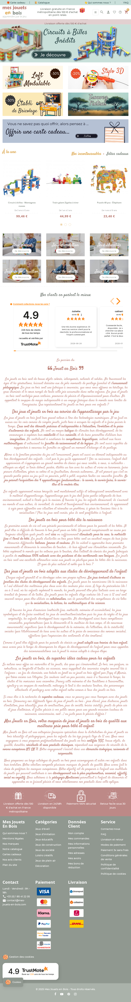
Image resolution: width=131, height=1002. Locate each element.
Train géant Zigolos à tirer (65, 202)
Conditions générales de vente (114, 857)
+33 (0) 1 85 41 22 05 (18, 896)
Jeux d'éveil (42, 829)
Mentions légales (13, 838)
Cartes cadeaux (12, 854)
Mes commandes (78, 838)
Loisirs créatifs (44, 855)
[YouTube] (61, 994)
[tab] (86, 154)
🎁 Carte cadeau (16, 2)
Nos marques (11, 843)
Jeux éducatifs (44, 839)
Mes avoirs (74, 858)
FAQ (103, 834)
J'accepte (57, 984)
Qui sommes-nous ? (15, 833)
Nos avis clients (12, 859)
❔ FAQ (124, 2)
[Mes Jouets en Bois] (14, 12)
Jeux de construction (48, 844)
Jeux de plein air (45, 860)
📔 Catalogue (42, 2)
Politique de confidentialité (110, 866)
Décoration (42, 866)
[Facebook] (55, 994)
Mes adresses (76, 853)
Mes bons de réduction (76, 865)
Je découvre (22, 251)
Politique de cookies (113, 873)
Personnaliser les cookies (21, 984)
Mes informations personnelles (79, 845)
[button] (117, 301)
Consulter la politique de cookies (22, 974)
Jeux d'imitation (45, 834)
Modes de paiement (113, 844)
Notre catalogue (12, 849)
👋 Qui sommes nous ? (97, 2)
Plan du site (10, 864)
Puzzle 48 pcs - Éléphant (109, 202)
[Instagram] (75, 994)
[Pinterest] (68, 994)
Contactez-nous (110, 829)
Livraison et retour (112, 839)
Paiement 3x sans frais (114, 850)
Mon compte (76, 833)
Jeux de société (44, 850)
